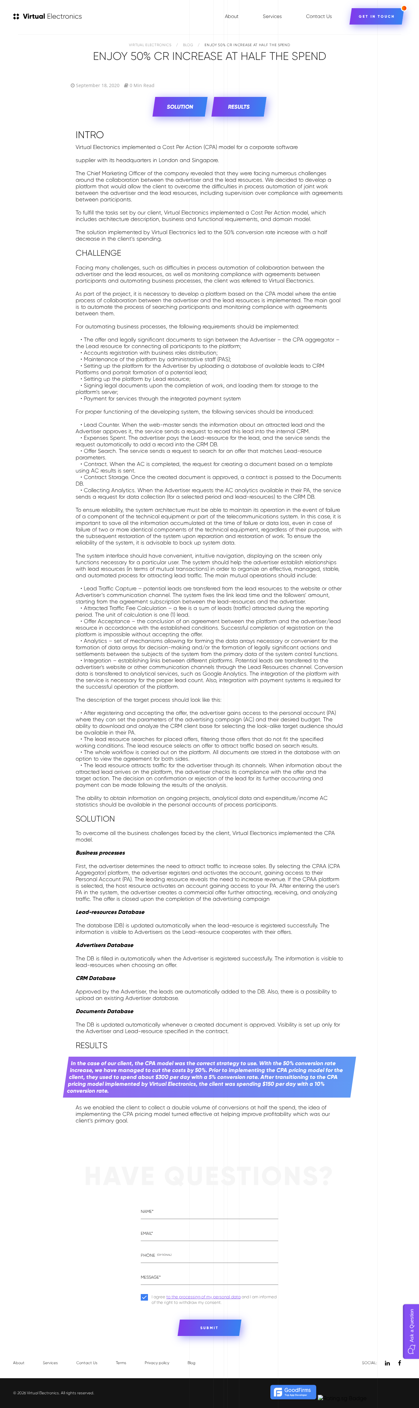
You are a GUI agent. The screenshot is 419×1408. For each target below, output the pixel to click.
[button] (411, 1331)
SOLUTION (180, 106)
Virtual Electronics (150, 45)
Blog (188, 45)
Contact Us (319, 16)
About (232, 16)
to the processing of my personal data (203, 1296)
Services (272, 16)
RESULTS (239, 106)
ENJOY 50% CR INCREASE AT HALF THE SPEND (247, 45)
